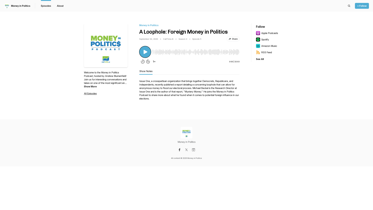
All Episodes (90, 93)
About (60, 5)
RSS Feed (266, 52)
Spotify (265, 39)
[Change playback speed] (154, 62)
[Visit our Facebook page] (179, 149)
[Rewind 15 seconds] (143, 62)
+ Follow (362, 5)
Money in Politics (20, 5)
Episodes (46, 5)
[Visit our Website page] (193, 149)
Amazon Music (269, 45)
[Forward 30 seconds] (148, 62)
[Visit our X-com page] (186, 149)
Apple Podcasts (269, 33)
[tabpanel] (189, 91)
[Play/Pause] (145, 52)
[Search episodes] (349, 6)
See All (260, 59)
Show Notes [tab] (146, 71)
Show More (90, 86)
